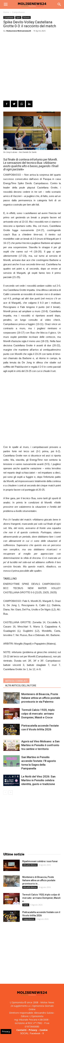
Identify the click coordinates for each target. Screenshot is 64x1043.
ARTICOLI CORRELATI (16, 681)
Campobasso (18, 12)
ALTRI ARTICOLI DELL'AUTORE (20, 685)
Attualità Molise (30, 865)
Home (6, 12)
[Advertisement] (32, 67)
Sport (18, 17)
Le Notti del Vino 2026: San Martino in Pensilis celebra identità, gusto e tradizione (38, 780)
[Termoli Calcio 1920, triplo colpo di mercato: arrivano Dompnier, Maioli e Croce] (11, 713)
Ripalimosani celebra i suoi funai (40, 861)
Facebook (35, 1033)
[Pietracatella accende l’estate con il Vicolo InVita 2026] (11, 729)
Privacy (33, 1030)
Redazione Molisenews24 (18, 31)
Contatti (21, 1030)
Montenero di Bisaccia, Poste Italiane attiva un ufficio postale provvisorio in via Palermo (40, 697)
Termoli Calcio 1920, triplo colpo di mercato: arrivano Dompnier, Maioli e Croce (38, 713)
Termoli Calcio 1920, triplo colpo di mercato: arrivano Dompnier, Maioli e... (41, 898)
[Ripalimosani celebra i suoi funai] (11, 865)
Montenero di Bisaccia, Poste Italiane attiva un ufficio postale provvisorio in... (38, 880)
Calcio (25, 905)
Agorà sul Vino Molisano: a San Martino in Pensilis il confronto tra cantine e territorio (40, 745)
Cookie (44, 1030)
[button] (59, 4)
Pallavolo (26, 17)
